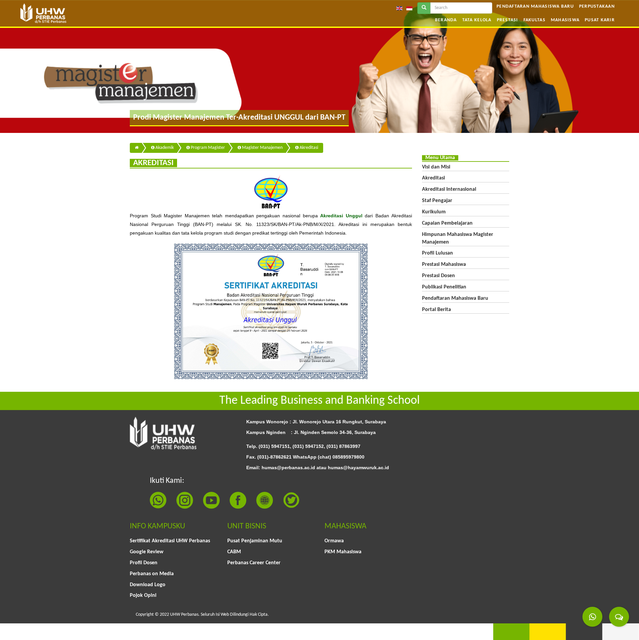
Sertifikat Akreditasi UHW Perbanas (170, 541)
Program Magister (207, 147)
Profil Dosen (143, 563)
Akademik (164, 147)
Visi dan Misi (436, 167)
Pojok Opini (143, 595)
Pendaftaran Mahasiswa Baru (535, 6)
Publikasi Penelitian (444, 287)
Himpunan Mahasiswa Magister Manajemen (457, 238)
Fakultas (534, 20)
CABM (234, 552)
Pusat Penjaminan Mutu (254, 541)
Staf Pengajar (437, 200)
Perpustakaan (597, 6)
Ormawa (334, 541)
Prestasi (507, 20)
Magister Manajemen (262, 147)
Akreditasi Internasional (449, 189)
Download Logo (147, 584)
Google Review (146, 552)
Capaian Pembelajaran (447, 223)
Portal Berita (436, 309)
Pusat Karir (600, 20)
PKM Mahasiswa (342, 552)
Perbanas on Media (152, 574)
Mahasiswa (565, 20)
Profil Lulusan (437, 253)
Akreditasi (308, 147)
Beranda (446, 20)
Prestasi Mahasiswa (444, 264)
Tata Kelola (477, 20)
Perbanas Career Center (254, 563)
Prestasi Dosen (438, 275)
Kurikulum (434, 212)
